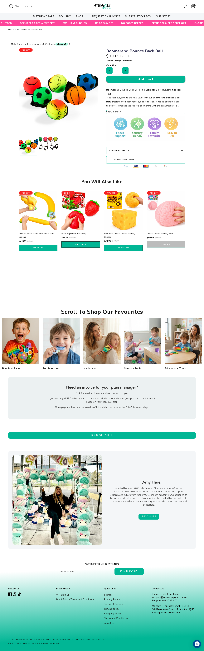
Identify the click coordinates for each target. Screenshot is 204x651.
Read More (149, 516)
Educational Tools (175, 368)
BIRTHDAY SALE (43, 16)
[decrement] (109, 70)
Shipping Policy (112, 613)
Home (11, 29)
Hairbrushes (90, 368)
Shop (80, 16)
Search (108, 594)
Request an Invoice (105, 16)
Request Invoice (102, 435)
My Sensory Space (32, 643)
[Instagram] (14, 594)
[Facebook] (10, 594)
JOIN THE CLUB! (129, 571)
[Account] (185, 6)
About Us (109, 623)
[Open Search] (11, 6)
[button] (197, 644)
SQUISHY (65, 16)
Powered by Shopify (50, 643)
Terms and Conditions (116, 618)
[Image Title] (20, 341)
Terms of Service (113, 604)
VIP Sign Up (63, 594)
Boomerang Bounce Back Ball (30, 29)
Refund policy (111, 609)
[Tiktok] (19, 594)
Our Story (163, 16)
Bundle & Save (11, 368)
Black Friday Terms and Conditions (75, 599)
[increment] (125, 70)
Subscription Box (138, 16)
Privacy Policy (112, 599)
